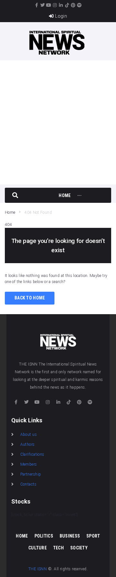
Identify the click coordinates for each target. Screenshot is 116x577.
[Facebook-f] (36, 5)
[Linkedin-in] (61, 5)
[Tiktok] (67, 5)
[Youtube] (49, 5)
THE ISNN (37, 569)
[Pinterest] (73, 5)
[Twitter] (43, 5)
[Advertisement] (58, 121)
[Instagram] (55, 5)
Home (10, 212)
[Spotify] (79, 5)
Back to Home (30, 297)
